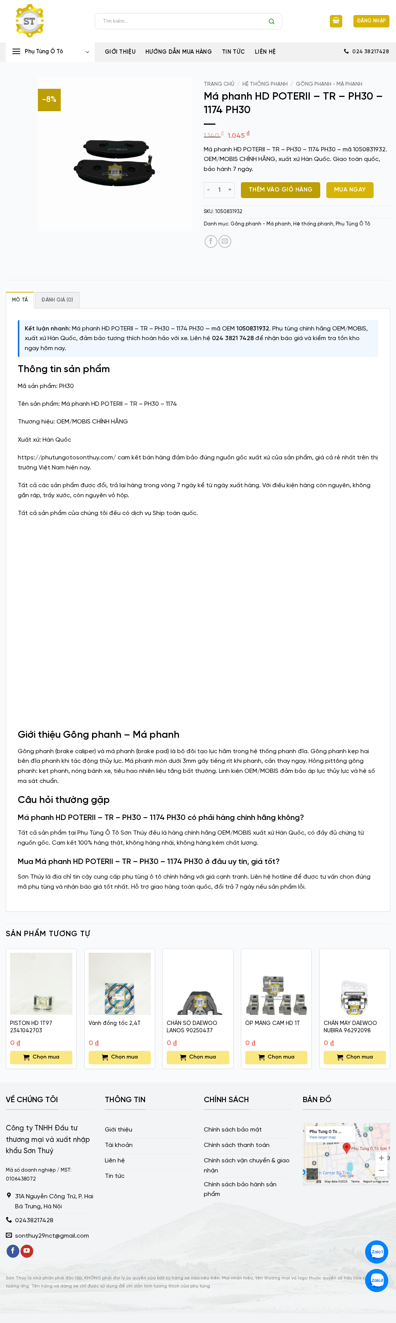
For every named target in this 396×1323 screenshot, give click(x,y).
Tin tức (233, 52)
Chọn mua (45, 1057)
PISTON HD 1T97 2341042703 (31, 1027)
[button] (336, 21)
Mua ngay (350, 190)
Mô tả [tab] (20, 300)
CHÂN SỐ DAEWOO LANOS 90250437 (192, 1027)
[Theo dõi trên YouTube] (26, 1251)
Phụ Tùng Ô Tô (353, 224)
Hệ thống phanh (265, 84)
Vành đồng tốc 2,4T (115, 1023)
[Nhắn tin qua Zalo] (376, 1252)
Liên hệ (265, 52)
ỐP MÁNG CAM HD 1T (272, 1023)
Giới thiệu (120, 52)
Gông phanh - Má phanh (329, 84)
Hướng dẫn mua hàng (178, 52)
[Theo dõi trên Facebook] (13, 1251)
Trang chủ (219, 84)
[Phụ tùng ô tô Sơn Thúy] (44, 21)
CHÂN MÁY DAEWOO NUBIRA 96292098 (350, 1027)
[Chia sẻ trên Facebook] (211, 241)
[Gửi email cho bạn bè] (224, 241)
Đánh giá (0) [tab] (57, 300)
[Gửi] (273, 21)
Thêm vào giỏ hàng (281, 190)
